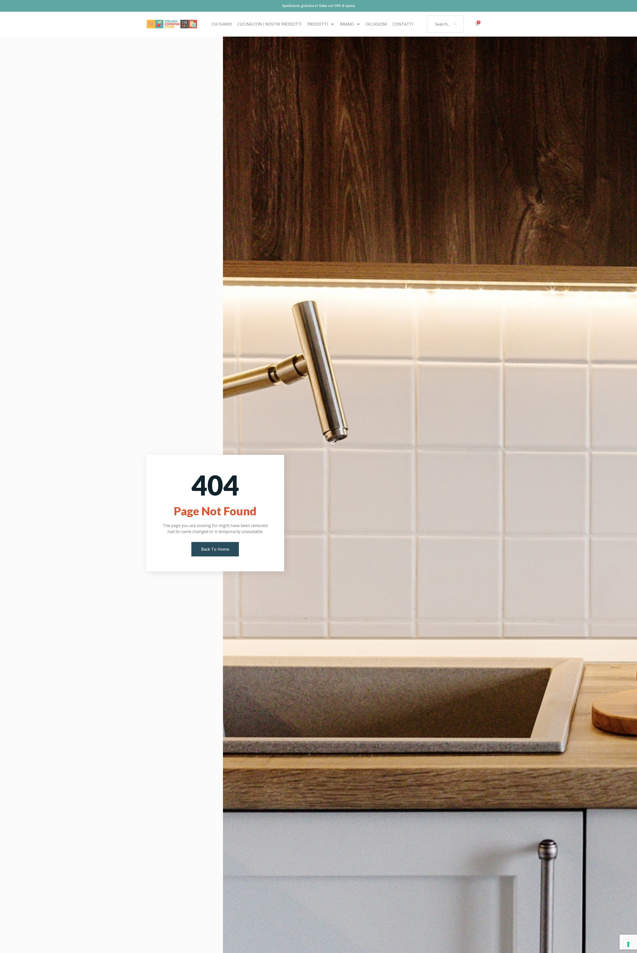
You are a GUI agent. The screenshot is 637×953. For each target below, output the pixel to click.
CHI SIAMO (222, 24)
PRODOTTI (317, 24)
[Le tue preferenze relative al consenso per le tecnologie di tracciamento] (628, 944)
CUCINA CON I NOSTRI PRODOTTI (269, 24)
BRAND (347, 24)
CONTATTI (403, 24)
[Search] (455, 24)
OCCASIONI (376, 24)
